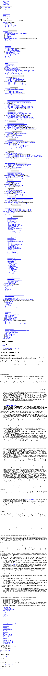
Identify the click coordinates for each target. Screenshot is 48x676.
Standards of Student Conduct (10, 331)
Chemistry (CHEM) (11, 231)
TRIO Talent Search (9, 316)
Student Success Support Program (11, 59)
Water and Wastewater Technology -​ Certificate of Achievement (19, 203)
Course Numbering (8, 213)
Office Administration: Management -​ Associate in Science (18, 116)
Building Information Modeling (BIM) (14, 228)
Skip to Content (6, 1)
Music (6, 179)
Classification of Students (10, 52)
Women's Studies (8, 204)
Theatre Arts (7, 200)
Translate (9, 9)
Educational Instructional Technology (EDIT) (15, 241)
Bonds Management (6, 628)
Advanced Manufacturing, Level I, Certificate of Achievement (18, 176)
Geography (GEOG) (11, 249)
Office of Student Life (9, 301)
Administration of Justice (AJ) (13, 218)
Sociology (7, 196)
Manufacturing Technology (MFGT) (14, 259)
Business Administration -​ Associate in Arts (15, 112)
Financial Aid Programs (9, 64)
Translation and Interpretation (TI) (13, 278)
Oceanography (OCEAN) (12, 263)
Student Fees (7, 60)
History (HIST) (10, 251)
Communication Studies (9, 125)
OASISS (6, 313)
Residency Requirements (9, 42)
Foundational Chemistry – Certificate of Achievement (17, 124)
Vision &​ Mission (8, 32)
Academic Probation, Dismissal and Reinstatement (14, 297)
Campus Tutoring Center (7, 635)
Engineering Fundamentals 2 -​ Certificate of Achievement (18, 146)
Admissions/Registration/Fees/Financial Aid (11, 348)
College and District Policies (8, 320)
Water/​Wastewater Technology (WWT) (14, 280)
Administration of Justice (9, 81)
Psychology (7, 193)
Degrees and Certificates (7, 75)
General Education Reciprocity (11, 72)
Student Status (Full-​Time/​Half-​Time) (12, 53)
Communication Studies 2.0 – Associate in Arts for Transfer (18, 126)
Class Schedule (5, 616)
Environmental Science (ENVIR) (13, 245)
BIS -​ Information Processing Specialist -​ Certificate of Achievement (20, 117)
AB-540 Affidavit (12, 564)
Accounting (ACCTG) (11, 217)
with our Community (8, 609)
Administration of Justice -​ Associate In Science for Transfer (18, 84)
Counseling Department (7, 618)
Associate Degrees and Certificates (11, 68)
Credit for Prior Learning (9, 48)
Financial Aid (5, 632)
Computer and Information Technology (12, 129)
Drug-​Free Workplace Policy (10, 324)
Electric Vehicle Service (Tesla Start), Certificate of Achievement (19, 102)
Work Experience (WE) (11, 282)
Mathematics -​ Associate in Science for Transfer (16, 178)
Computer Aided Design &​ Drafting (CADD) (15, 234)
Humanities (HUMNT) (11, 252)
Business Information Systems (10, 115)
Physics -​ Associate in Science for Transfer (15, 190)
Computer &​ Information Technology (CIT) (15, 233)
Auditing (6, 287)
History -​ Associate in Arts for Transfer (14, 167)
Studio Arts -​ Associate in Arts (13, 91)
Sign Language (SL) (11, 272)
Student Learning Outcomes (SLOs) (11, 298)
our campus (7, 608)
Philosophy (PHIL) (11, 264)
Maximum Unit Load (9, 55)
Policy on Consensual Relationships (11, 328)
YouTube (11, 642)
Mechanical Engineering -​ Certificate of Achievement (17, 150)
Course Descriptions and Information (9, 211)
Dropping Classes (8, 57)
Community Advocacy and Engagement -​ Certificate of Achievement (20, 198)
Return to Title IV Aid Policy (10, 65)
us (5, 611)
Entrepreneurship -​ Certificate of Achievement (15, 114)
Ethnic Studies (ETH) (11, 246)
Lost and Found (8, 337)
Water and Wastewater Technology (11, 202)
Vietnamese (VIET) (11, 279)
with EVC (6, 610)
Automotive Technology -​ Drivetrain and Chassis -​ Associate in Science (20, 95)
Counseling (7, 134)
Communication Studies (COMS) (13, 232)
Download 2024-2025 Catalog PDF (7, 664)
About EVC (5, 11)
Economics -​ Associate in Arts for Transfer (15, 140)
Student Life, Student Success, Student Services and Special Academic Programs (18, 299)
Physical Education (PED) (12, 266)
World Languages (8, 208)
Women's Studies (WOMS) (12, 281)
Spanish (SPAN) (10, 274)
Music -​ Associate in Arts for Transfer (14, 181)
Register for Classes (6, 615)
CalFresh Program (8, 303)
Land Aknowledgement (7, 629)
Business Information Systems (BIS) (14, 230)
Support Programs (6, 636)
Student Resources (6, 16)
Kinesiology (7, 168)
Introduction (5, 22)
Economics (7, 138)
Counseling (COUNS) (11, 237)
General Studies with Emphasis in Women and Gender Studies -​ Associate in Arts (22, 205)
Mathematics (7, 177)
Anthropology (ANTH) (11, 219)
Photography (7, 336)
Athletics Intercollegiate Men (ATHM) (14, 224)
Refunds (6, 63)
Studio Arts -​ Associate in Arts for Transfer (15, 92)
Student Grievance (8, 333)
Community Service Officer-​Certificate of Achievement (17, 86)
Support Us (5, 630)
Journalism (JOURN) (11, 254)
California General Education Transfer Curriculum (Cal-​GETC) (17, 71)
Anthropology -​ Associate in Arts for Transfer (15, 89)
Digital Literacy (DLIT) (11, 239)
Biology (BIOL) (10, 227)
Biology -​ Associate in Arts (12, 104)
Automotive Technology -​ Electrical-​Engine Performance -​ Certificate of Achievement (23, 99)
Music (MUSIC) (10, 261)
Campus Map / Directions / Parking (9, 623)
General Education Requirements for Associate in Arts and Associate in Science (19, 70)
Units (6, 288)
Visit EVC (5, 620)
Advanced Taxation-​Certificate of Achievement (16, 79)
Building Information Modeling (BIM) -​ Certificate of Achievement (19, 109)
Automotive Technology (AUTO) (13, 226)
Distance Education (8, 335)
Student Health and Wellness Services (12, 314)
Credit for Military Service (12, 49)
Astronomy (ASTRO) (11, 222)
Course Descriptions (9, 215)
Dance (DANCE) (10, 238)
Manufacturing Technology (10, 175)
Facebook (11, 640)
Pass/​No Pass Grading (9, 289)
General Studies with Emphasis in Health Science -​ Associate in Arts (20, 106)
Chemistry (7, 120)
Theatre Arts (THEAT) (11, 276)
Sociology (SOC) (10, 273)
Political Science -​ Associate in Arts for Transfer (16, 192)
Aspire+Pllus (7, 302)
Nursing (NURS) (10, 262)
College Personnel (6, 338)
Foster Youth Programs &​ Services (11, 309)
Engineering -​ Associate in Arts (13, 144)
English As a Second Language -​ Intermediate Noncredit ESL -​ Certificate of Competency (24, 155)
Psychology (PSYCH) (11, 270)
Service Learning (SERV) (12, 271)
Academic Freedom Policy (10, 321)
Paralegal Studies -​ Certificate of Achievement (15, 174)
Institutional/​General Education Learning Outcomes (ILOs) (16, 33)
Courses (4, 15)
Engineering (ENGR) (11, 242)
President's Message (9, 28)
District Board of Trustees (10, 27)
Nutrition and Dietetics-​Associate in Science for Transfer (17, 165)
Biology (6, 103)
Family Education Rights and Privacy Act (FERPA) (14, 295)
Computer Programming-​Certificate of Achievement (17, 130)
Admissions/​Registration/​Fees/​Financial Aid (11, 38)
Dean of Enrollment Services (30, 499)
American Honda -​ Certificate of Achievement (16, 94)
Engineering (7, 143)
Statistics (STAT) (10, 275)
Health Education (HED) (12, 250)
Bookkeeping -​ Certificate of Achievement (15, 80)
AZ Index (4, 2)
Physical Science (8, 186)
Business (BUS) (10, 229)
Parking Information (9, 326)
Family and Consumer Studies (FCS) (14, 248)
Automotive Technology (9, 93)
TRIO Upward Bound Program (11, 317)
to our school (6, 607)
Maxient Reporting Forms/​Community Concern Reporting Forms (17, 330)
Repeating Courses (8, 214)
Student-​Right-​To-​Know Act (10, 334)
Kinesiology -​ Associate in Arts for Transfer (15, 169)
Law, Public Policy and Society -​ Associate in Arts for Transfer (19, 85)
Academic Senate (8, 322)
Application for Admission (10, 41)
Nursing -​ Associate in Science (13, 183)
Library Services (8, 312)
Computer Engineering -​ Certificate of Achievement (17, 148)
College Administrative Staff (10, 25)
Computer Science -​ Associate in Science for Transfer (17, 133)
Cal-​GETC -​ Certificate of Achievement (14, 135)
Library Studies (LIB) (11, 258)
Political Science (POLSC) (12, 269)
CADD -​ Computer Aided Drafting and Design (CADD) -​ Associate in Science (22, 128)
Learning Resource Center (8, 634)
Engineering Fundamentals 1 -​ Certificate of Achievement (18, 145)
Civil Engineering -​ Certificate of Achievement (16, 147)
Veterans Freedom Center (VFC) (11, 318)
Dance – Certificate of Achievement (14, 137)
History (6, 166)
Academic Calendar (8, 39)
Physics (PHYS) (10, 268)
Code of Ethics (8, 36)
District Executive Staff (9, 26)
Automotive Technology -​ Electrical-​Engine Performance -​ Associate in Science (22, 97)
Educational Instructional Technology (12, 141)
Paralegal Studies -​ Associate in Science (14, 173)
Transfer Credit (8, 47)
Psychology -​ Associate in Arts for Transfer (15, 194)
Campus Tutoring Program (10, 305)
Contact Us (5, 638)
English (6, 152)
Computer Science (8, 132)
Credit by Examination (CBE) (13, 50)
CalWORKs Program (9, 304)
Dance (6, 136)
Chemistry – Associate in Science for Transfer (15, 123)
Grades (6, 66)
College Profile (5, 31)
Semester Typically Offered (10, 283)
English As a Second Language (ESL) (14, 244)
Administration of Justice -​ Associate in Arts (15, 82)
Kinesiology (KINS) (11, 255)
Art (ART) (9, 220)
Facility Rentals (6, 626)
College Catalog (6, 617)
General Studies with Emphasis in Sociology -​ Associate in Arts (19, 199)
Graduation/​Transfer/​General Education (10, 67)
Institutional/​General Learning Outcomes (12, 69)
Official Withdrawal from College (11, 62)
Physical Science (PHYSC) (12, 267)
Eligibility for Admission (9, 40)
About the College (8, 23)
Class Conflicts (8, 291)
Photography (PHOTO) (11, 265)
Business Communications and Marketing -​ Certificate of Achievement (20, 118)
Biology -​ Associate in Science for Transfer (15, 105)
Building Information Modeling (11, 108)
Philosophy (7, 184)
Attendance (7, 290)
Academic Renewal (8, 292)
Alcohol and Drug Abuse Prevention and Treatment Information (17, 323)
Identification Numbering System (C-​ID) (12, 74)
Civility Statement (8, 37)
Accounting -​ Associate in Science (13, 78)
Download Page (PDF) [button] (4, 660)
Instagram (11, 641)
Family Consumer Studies (10, 163)
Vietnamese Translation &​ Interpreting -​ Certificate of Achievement (19, 210)
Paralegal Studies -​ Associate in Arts (14, 172)
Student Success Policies (9, 58)
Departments (5, 13)
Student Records (8, 293)
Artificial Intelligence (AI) (12, 221)
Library (4, 633)
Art (5, 90)
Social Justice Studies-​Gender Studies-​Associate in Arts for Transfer (19, 207)
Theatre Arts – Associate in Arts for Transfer (15, 201)
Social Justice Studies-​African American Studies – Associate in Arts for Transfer (22, 158)
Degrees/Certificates (6, 14)
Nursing (6, 182)
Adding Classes (8, 56)
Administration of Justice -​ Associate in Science (16, 83)
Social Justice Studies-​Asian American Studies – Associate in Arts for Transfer (21, 159)
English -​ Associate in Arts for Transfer (14, 153)
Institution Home (6, 4)
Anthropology (7, 88)
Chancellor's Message (9, 29)
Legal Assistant (8, 170)
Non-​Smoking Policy (9, 325)
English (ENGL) (10, 243)
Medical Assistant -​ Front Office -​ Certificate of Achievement (18, 119)
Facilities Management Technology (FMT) (15, 247)
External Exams (8, 46)
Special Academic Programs (10, 319)
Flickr (9, 643)
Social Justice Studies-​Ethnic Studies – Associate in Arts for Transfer (20, 161)
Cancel (1, 668)
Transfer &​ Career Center (10, 315)
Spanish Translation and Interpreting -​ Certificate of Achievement (19, 209)
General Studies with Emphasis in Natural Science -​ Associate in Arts (20, 107)
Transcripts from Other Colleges (11, 45)
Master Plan (5, 627)
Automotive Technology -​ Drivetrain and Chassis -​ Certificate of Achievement (21, 96)
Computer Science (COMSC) (12, 235)
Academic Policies (6, 284)
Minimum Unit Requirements (10, 54)
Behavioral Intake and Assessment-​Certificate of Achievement (18, 195)
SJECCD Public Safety (9, 329)
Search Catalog (3, 20)
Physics (6, 189)
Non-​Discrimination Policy (10, 24)
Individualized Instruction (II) (12, 253)
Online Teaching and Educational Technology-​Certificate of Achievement (21, 142)
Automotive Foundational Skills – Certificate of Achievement (18, 101)
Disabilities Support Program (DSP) (11, 307)
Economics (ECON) (11, 240)
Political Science (8, 191)
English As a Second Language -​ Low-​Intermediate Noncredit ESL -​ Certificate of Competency (25, 156)
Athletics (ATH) (10, 223)
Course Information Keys (10, 212)
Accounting (7, 77)
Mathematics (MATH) (11, 260)
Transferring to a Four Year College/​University (13, 73)
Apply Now (5, 614)
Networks (6, 612)
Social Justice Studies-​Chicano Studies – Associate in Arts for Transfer (20, 160)
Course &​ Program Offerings (10, 34)
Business (6, 111)
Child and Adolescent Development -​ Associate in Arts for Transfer (19, 164)
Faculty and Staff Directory (8, 624)
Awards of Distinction (9, 285)
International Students (9, 43)
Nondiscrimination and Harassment (11, 332)
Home (4, 347)
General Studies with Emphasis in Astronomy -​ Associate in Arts (19, 187)
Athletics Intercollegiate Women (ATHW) (15, 225)
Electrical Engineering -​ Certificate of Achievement (16, 149)
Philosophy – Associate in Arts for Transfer (15, 185)
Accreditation (7, 35)
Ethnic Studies (7, 157)
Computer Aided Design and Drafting (12, 127)
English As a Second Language (11, 154)
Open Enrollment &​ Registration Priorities (13, 51)
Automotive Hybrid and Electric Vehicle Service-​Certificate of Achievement (21, 100)
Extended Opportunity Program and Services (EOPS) (15, 308)
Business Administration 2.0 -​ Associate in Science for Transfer (19, 113)
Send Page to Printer (4, 656)
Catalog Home (5, 3)
